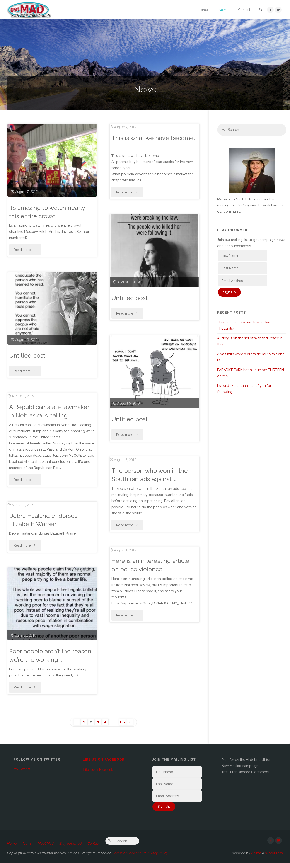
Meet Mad (45, 843)
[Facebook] (270, 10)
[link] (260, 10)
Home (12, 843)
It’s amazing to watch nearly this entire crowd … (47, 212)
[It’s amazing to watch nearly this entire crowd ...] (52, 160)
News (26, 843)
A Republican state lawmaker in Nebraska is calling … (49, 411)
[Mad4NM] (29, 10)
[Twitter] (278, 10)
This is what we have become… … (153, 142)
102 (122, 722)
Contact (93, 843)
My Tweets (22, 769)
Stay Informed (70, 843)
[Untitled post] (154, 250)
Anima (255, 853)
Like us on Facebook (103, 759)
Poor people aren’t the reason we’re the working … (50, 655)
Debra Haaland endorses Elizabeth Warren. (43, 520)
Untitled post (129, 297)
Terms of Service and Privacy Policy (140, 853)
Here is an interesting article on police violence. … (150, 565)
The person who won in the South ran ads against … (149, 474)
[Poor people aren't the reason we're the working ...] (52, 603)
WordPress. (274, 853)
